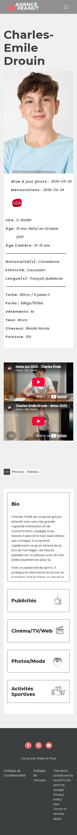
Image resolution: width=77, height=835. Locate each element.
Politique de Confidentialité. (15, 773)
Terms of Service (60, 811)
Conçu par (38, 758)
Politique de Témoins (39, 775)
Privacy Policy (58, 797)
